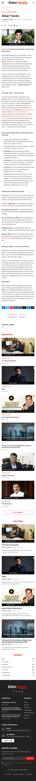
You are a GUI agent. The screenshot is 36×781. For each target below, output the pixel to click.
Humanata (22, 317)
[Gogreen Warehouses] (18, 461)
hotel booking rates (27, 109)
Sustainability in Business (9, 702)
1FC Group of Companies (9, 361)
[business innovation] (18, 2)
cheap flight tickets (7, 109)
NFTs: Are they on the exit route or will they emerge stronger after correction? (11, 716)
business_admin (8, 19)
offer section (7, 238)
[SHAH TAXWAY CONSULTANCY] (18, 403)
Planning (4, 49)
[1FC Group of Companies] (18, 347)
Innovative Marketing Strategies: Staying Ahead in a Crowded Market (12, 708)
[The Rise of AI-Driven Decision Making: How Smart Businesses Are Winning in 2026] (18, 432)
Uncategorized (6, 675)
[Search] (33, 3)
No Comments (27, 19)
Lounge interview (11, 12)
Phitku (4, 389)
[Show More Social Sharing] (20, 25)
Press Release (5, 672)
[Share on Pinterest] (14, 25)
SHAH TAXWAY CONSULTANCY (10, 417)
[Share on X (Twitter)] (11, 25)
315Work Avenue (12, 317)
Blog (3, 12)
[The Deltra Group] (18, 490)
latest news (5, 664)
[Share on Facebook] (9, 25)
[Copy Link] (17, 25)
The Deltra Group (7, 504)
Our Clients (5, 670)
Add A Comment (18, 512)
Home (3, 7)
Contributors (5, 661)
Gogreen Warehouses (8, 475)
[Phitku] (18, 375)
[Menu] (3, 3)
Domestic (5, 203)
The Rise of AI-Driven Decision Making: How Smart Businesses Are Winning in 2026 (16, 446)
